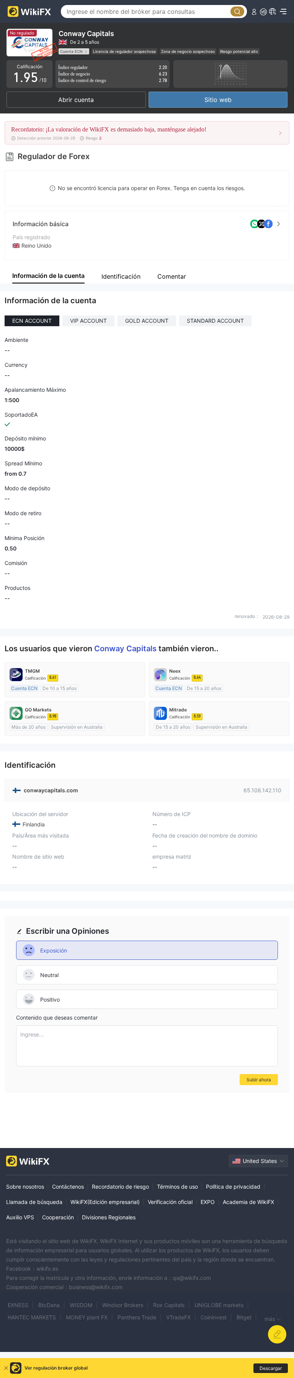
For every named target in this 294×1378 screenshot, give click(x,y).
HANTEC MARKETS (32, 1317)
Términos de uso (177, 1186)
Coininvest (214, 1317)
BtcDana (49, 1305)
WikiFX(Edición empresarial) (105, 1202)
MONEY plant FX (87, 1317)
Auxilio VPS (20, 1217)
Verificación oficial (170, 1202)
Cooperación (58, 1217)
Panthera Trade (137, 1317)
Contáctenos (68, 1186)
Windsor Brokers (122, 1305)
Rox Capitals (169, 1305)
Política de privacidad (233, 1186)
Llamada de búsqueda (34, 1202)
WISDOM (81, 1305)
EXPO (208, 1202)
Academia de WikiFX (248, 1202)
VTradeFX (178, 1317)
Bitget (244, 1317)
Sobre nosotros (25, 1186)
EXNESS (18, 1305)
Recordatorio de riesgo (120, 1186)
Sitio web (218, 99)
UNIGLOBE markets (218, 1305)
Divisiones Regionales (109, 1217)
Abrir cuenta (76, 99)
